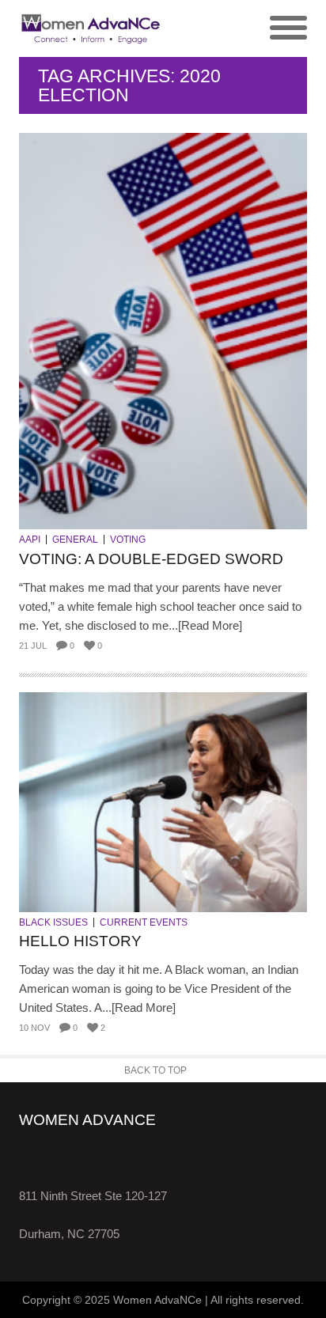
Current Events (144, 922)
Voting (128, 539)
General (75, 539)
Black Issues (53, 922)
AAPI (29, 539)
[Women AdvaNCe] (91, 28)
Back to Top (155, 1070)
